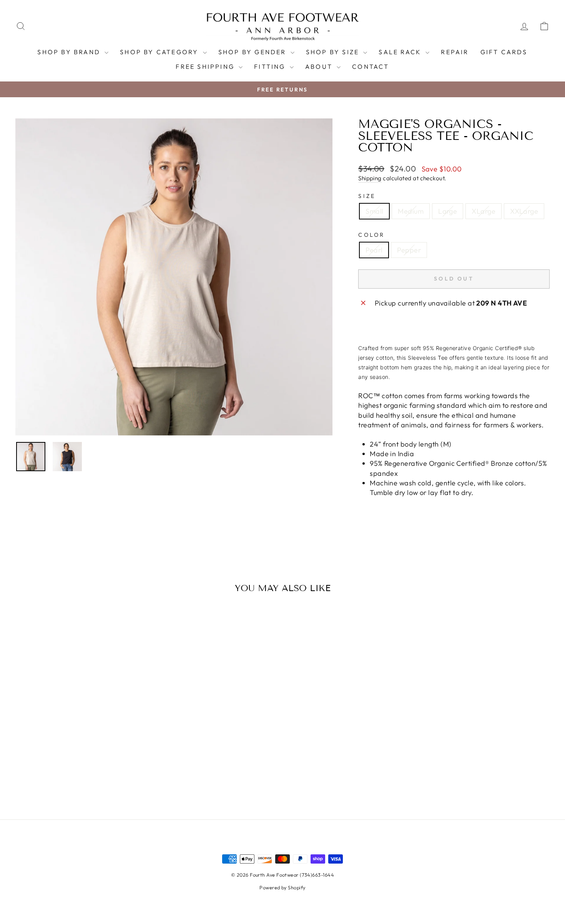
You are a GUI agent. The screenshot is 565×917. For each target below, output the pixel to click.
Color (371, 234)
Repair (455, 52)
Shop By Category (160, 52)
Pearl (374, 250)
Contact (370, 66)
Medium (411, 211)
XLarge (483, 211)
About (320, 66)
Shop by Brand (70, 52)
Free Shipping (206, 66)
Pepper (409, 250)
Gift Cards (504, 52)
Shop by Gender (253, 52)
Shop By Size (334, 52)
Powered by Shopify (282, 887)
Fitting (271, 66)
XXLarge (524, 211)
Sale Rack (401, 52)
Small (374, 211)
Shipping (370, 178)
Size (367, 196)
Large (447, 211)
